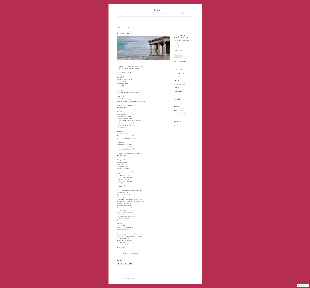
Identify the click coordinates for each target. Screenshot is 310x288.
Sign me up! (178, 56)
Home (138, 20)
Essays (169, 20)
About (143, 20)
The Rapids (176, 80)
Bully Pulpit (176, 87)
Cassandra (123, 33)
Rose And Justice (178, 110)
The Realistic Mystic (151, 20)
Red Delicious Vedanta (179, 73)
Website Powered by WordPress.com (126, 278)
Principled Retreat (178, 91)
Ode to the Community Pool (180, 77)
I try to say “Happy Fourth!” (180, 84)
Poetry (162, 20)
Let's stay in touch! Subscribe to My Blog (181, 36)
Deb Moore (155, 9)
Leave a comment (129, 62)
